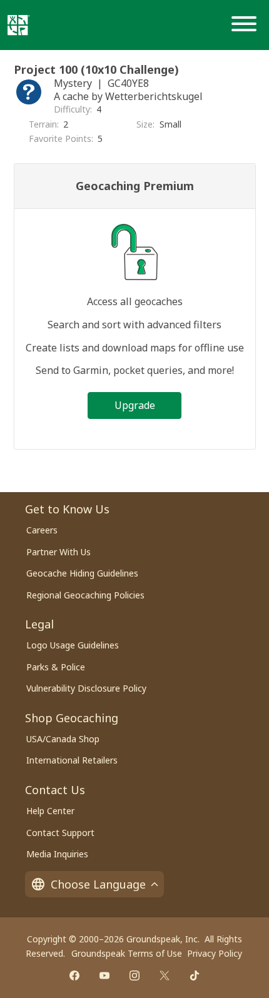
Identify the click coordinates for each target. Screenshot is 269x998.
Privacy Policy (214, 953)
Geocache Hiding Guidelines (82, 573)
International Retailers (72, 760)
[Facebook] (74, 975)
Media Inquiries (57, 854)
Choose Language (98, 884)
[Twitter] (164, 975)
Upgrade (134, 405)
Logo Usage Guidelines (72, 645)
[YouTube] (104, 975)
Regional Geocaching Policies (85, 595)
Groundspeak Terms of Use (126, 953)
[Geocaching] (19, 25)
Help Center (50, 811)
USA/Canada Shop (62, 739)
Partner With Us (58, 552)
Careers (42, 530)
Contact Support (60, 833)
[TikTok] (194, 975)
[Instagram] (134, 975)
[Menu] (246, 25)
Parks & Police (55, 667)
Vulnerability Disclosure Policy (86, 688)
